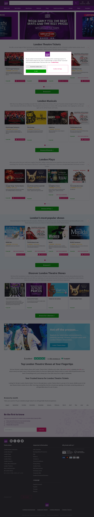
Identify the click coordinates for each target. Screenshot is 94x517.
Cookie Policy (54, 62)
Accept (36, 71)
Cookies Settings (57, 69)
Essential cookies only (36, 66)
